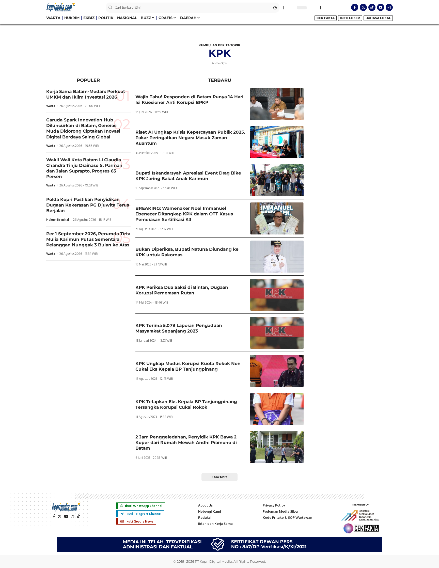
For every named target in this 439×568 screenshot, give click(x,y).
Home (216, 63)
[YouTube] (66, 516)
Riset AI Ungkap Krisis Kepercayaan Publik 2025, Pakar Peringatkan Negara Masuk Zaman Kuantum (190, 138)
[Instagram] (389, 7)
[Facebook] (54, 516)
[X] (59, 516)
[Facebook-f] (354, 7)
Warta (50, 106)
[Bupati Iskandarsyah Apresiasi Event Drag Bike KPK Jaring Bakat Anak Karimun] (277, 180)
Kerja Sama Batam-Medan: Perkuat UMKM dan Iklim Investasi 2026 (85, 94)
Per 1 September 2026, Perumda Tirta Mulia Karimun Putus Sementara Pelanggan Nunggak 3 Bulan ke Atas (88, 239)
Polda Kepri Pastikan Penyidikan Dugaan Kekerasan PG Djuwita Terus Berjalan (87, 205)
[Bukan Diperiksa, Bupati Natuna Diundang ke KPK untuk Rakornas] (277, 257)
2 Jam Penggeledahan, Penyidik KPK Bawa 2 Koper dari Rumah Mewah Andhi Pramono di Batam (186, 442)
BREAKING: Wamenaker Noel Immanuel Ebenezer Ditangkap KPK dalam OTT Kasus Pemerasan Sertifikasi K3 (184, 214)
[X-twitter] (363, 7)
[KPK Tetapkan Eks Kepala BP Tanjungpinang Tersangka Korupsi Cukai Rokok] (277, 409)
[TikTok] (78, 516)
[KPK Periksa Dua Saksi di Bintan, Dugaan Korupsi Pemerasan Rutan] (277, 295)
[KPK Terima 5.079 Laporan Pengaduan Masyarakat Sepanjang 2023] (277, 333)
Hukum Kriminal (57, 219)
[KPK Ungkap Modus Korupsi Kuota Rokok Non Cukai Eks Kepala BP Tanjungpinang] (277, 371)
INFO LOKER (350, 18)
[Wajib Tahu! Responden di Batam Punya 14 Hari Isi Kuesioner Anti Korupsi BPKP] (277, 104)
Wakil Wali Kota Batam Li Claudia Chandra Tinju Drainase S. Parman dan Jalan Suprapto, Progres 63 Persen (84, 168)
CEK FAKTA (326, 18)
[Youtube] (380, 7)
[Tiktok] (371, 7)
